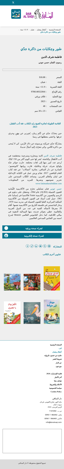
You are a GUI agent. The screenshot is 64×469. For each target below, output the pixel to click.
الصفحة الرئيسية (55, 30)
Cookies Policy (56, 392)
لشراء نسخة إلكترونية (34, 236)
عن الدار (59, 363)
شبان (32, 30)
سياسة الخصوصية (55, 388)
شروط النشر (57, 359)
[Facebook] (5, 3)
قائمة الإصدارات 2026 (54, 374)
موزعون (59, 366)
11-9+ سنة (24, 30)
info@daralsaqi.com (54, 422)
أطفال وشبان (41, 30)
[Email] (17, 3)
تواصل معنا (58, 381)
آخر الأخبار (58, 377)
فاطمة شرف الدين (51, 56)
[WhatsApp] (21, 3)
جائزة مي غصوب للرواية (53, 355)
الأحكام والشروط (56, 384)
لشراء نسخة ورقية (33, 228)
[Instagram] (9, 3)
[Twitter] (13, 2)
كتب (60, 348)
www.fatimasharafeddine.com (49, 183)
